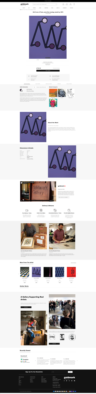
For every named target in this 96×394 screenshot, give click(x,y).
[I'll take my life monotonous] (59, 272)
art (19, 379)
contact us (31, 381)
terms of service (43, 378)
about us (31, 379)
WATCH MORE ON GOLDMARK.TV (63, 197)
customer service (32, 378)
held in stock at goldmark (55, 76)
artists (19, 378)
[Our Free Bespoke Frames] (62, 236)
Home (21, 9)
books (19, 381)
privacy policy (43, 379)
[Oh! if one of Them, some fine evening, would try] (36, 272)
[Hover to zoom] (48, 37)
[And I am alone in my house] (24, 272)
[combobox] (45, 4)
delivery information (44, 381)
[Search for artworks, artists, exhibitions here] (56, 4)
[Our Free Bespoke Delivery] (34, 236)
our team (31, 380)
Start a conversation (34, 76)
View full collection (73, 262)
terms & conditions (43, 380)
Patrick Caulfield (48, 13)
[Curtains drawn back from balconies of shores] (48, 272)
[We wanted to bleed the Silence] (71, 272)
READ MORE (54, 343)
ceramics (20, 380)
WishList (67, 4)
